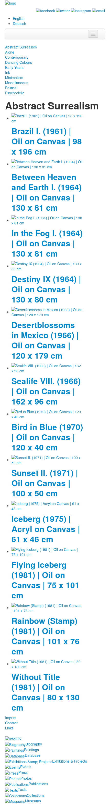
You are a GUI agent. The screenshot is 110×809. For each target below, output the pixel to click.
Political (11, 87)
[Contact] (98, 10)
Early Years (14, 67)
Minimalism (14, 77)
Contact (11, 722)
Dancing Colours (18, 62)
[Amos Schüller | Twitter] (63, 10)
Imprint (10, 717)
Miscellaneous (16, 82)
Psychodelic (14, 92)
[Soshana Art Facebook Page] (45, 10)
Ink (7, 72)
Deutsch (19, 23)
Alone (9, 52)
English (19, 18)
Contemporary (16, 57)
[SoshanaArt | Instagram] (81, 10)
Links (9, 727)
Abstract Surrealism (21, 46)
